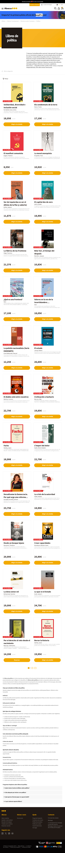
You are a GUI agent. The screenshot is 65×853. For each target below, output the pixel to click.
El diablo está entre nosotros (16, 396)
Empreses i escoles (6, 826)
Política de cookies (36, 824)
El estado (38, 348)
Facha (6, 445)
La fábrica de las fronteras (15, 250)
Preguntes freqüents (37, 818)
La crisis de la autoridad (44, 494)
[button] (59, 8)
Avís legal (34, 828)
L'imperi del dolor (42, 445)
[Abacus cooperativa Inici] (11, 9)
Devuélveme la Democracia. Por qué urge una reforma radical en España (16, 497)
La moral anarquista (43, 153)
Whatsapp (50, 820)
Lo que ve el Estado (42, 591)
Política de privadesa (37, 822)
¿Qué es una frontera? (13, 299)
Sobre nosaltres (5, 818)
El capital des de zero (43, 202)
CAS (62, 4)
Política (38, 21)
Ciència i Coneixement (13, 21)
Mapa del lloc (21, 846)
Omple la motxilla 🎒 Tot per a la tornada (32, 1)
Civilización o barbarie (44, 396)
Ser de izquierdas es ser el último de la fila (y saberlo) (15, 203)
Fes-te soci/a (20, 818)
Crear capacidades (42, 543)
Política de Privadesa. (55, 827)
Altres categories (8, 71)
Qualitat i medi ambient (7, 820)
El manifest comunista (13, 153)
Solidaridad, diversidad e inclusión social (14, 106)
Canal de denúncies (37, 826)
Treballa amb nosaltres (7, 824)
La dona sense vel (11, 591)
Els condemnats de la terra (45, 104)
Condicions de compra (37, 820)
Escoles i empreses (34, 4)
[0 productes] (62, 9)
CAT (59, 4)
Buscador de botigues (7, 822)
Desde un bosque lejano (14, 543)
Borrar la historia (41, 640)
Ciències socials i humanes (27, 21)
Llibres (3, 21)
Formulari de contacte (53, 818)
